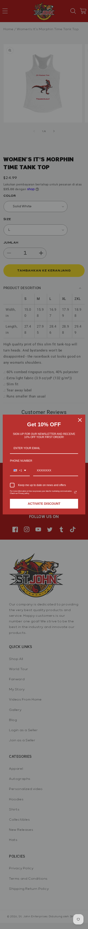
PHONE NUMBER (21, 460)
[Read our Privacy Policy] (75, 492)
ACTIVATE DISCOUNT (44, 503)
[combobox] (20, 470)
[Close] (79, 420)
